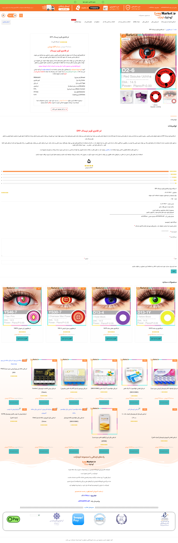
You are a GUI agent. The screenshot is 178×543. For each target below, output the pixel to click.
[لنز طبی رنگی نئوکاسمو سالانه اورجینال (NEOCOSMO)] (74, 411)
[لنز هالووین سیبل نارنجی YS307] (66, 306)
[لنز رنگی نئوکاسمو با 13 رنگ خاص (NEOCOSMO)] (104, 372)
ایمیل (86, 259)
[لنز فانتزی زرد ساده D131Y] (155, 306)
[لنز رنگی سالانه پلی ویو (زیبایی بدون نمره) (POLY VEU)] (14, 362)
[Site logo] (165, 15)
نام (175, 259)
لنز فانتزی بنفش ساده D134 (111, 328)
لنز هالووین (169, 30)
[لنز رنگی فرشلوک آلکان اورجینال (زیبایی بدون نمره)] (164, 372)
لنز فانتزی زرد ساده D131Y (156, 328)
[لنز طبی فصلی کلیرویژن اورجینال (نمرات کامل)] (164, 421)
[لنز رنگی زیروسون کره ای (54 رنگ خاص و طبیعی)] (74, 372)
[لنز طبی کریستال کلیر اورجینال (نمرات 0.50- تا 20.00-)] (134, 409)
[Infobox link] (164, 520)
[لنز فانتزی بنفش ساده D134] (111, 306)
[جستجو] (21, 15)
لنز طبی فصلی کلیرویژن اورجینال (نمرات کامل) (164, 437)
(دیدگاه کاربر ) (55, 42)
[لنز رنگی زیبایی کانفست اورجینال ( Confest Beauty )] (44, 372)
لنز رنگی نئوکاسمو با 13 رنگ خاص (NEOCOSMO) (104, 389)
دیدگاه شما (173, 237)
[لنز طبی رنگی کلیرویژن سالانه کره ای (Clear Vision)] (44, 411)
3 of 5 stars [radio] (165, 231)
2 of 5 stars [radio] (166, 231)
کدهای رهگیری (6, 22)
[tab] (174, 119)
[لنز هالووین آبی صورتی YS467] (22, 306)
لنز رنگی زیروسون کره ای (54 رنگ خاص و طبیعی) (74, 389)
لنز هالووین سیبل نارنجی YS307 (67, 328)
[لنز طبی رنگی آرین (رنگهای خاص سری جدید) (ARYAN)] (104, 421)
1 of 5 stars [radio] (167, 231)
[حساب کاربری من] (3, 15)
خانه (175, 30)
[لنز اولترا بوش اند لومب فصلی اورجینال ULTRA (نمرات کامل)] (14, 409)
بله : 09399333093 (166, 7)
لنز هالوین (108, 150)
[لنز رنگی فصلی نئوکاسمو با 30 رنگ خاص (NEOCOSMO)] (134, 372)
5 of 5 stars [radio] (162, 231)
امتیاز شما (173, 232)
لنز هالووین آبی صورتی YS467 (22, 328)
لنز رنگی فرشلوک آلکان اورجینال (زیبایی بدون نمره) (164, 389)
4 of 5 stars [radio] (163, 231)
